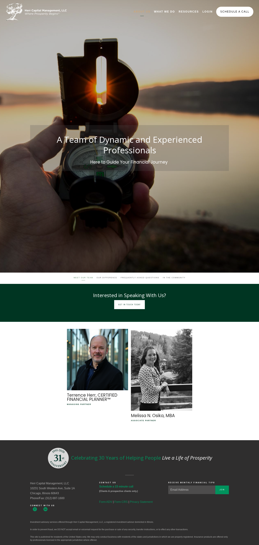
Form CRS (121, 501)
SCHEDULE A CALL (234, 11)
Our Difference (107, 278)
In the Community (174, 278)
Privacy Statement (141, 501)
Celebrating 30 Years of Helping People (141, 457)
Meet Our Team (83, 278)
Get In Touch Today (129, 304)
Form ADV (105, 501)
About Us (142, 11)
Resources (189, 11)
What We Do (164, 11)
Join (222, 489)
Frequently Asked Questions (140, 278)
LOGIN (207, 11)
